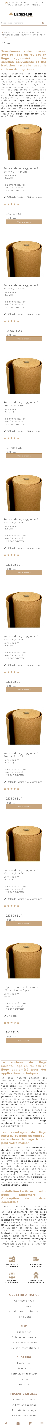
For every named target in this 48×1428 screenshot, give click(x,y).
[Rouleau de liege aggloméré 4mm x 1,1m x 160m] (24, 378)
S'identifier (24, 1332)
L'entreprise (24, 1306)
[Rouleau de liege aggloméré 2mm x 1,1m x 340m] (24, 144)
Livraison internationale (24, 1348)
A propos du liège (24, 1399)
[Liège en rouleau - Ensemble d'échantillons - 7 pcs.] (24, 963)
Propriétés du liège (24, 1410)
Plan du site (24, 1317)
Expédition (24, 1363)
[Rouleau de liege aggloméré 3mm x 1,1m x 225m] (24, 261)
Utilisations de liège (24, 1405)
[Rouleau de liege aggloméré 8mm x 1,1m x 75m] (24, 729)
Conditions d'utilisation (24, 1311)
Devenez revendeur (24, 1415)
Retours (24, 1384)
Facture (24, 1379)
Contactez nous (24, 1301)
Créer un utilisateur (24, 1337)
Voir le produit (24, 222)
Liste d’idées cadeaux (24, 1342)
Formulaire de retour (24, 1373)
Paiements (24, 1368)
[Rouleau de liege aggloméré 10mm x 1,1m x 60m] (24, 495)
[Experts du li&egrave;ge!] (24, 14)
